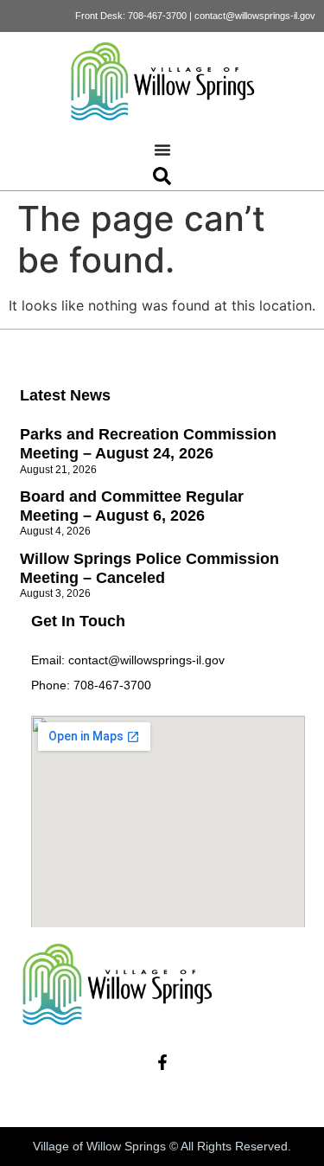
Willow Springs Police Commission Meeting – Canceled (149, 568)
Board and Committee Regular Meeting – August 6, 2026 (132, 506)
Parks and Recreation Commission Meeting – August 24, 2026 (148, 444)
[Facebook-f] (162, 1062)
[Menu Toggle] (162, 149)
